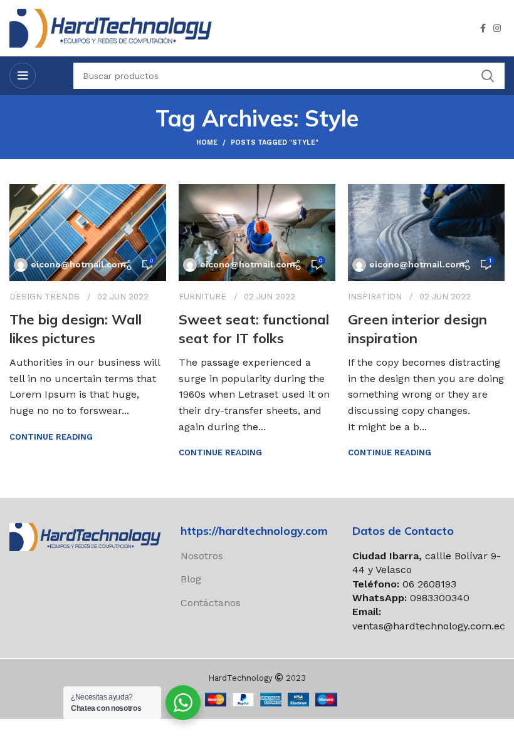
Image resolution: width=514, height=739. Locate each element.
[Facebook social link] (483, 28)
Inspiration (375, 296)
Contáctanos (211, 603)
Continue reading (51, 437)
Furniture (202, 296)
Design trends (44, 296)
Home (207, 142)
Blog (191, 579)
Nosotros (202, 556)
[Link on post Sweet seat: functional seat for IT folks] (257, 232)
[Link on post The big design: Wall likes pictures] (87, 232)
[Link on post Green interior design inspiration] (426, 232)
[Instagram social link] (497, 28)
